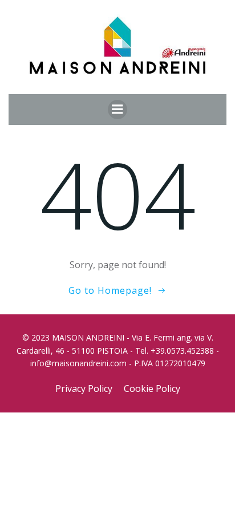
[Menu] (117, 109)
